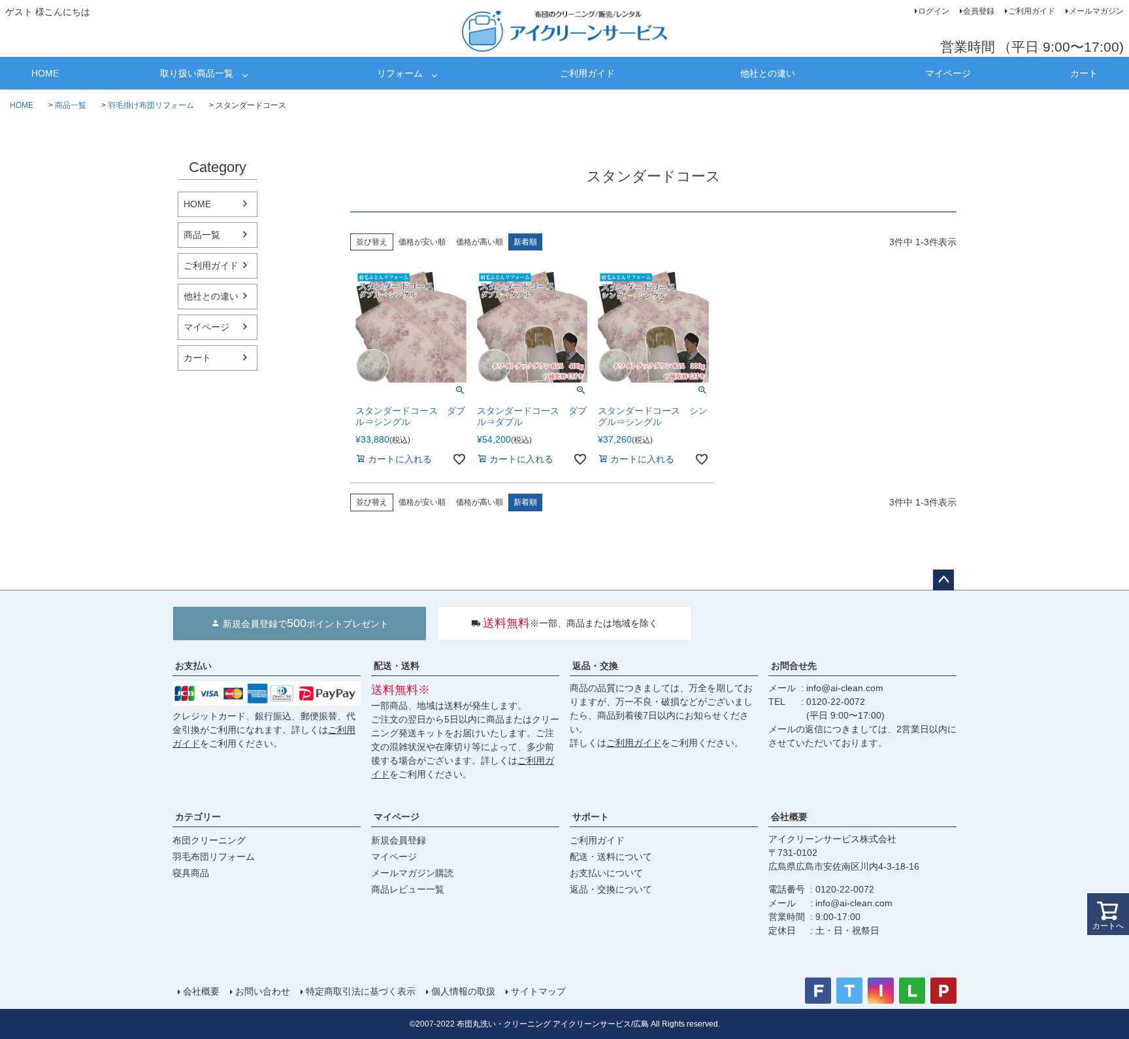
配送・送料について (611, 856)
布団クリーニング (209, 840)
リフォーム (400, 73)
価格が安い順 (422, 242)
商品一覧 (70, 105)
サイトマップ (538, 991)
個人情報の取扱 (463, 991)
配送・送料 (396, 665)
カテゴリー (198, 816)
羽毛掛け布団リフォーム (151, 105)
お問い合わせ (262, 991)
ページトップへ (943, 580)
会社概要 (789, 816)
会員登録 (978, 11)
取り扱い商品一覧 (196, 73)
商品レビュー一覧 (407, 889)
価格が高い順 (479, 242)
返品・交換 (595, 665)
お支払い (193, 665)
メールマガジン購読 (412, 873)
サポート (590, 816)
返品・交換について (611, 889)
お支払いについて (606, 873)
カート (1084, 73)
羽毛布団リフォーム (213, 856)
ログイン (933, 11)
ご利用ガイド (1031, 11)
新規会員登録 (398, 840)
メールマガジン (1096, 11)
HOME (45, 73)
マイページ (948, 73)
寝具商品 (190, 873)
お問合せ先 (794, 665)
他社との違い (767, 73)
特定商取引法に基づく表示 (361, 991)
